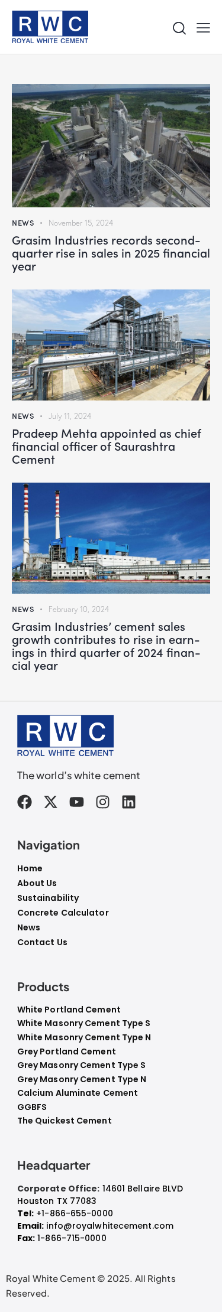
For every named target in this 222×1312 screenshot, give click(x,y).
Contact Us (42, 942)
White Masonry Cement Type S (84, 1023)
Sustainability (48, 898)
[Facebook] (24, 802)
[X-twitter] (50, 802)
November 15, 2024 (81, 222)
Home (30, 868)
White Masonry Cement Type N (84, 1037)
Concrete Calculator (63, 913)
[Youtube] (76, 802)
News (23, 222)
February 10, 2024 (79, 609)
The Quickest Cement (64, 1121)
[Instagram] (102, 802)
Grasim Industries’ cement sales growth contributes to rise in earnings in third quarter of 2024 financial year (106, 645)
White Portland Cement (69, 1009)
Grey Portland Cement (66, 1051)
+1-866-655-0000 (74, 1213)
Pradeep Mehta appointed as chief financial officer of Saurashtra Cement (106, 445)
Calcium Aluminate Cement (77, 1093)
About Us (37, 883)
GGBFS (32, 1107)
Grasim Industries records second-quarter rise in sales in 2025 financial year (111, 252)
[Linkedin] (128, 802)
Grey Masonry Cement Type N (82, 1079)
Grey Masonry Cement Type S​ (81, 1065)
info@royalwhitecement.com (109, 1226)
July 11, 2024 (70, 416)
